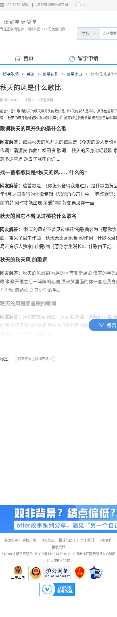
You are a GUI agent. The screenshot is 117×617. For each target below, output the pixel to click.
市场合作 (105, 540)
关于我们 (87, 540)
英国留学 (11, 540)
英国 (31, 74)
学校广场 (29, 540)
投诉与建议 (67, 540)
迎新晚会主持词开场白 (35, 359)
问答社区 (47, 540)
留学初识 (50, 74)
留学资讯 (58, 547)
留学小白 (74, 74)
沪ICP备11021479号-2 (52, 554)
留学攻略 (11, 74)
